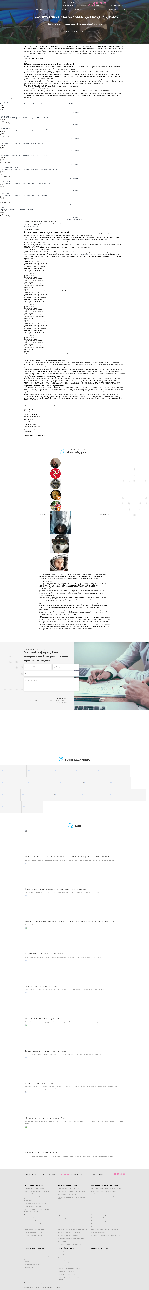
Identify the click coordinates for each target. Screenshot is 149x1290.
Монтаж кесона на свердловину (101, 1221)
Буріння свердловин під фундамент (68, 1235)
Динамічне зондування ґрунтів (67, 1274)
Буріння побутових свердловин (67, 1226)
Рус (123, 9)
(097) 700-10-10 (81, 5)
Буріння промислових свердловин (68, 1221)
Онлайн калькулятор (116, 5)
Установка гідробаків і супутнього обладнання (105, 1229)
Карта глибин (62, 1241)
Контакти (112, 9)
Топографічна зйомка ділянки (100, 1254)
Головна (27, 9)
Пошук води (61, 1254)
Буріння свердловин (65, 1215)
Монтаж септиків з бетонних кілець (34, 1218)
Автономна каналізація (32, 1215)
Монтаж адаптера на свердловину (102, 1223)
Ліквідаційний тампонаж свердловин (69, 1188)
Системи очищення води (33, 1283)
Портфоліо (65, 9)
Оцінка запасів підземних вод (67, 1194)
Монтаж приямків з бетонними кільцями (103, 1218)
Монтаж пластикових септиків (33, 1226)
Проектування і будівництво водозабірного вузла (106, 1235)
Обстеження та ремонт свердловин (104, 1185)
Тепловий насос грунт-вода (32, 1251)
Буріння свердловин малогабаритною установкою (73, 1229)
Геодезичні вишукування (100, 1248)
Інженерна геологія (63, 1262)
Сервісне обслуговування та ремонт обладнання (106, 1188)
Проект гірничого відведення (32, 1206)
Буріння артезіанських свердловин (68, 1223)
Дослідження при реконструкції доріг (69, 1268)
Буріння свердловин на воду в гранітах (69, 1244)
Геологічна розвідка (63, 1260)
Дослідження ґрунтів (64, 1257)
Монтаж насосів (96, 1226)
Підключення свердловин (98, 1232)
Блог (102, 9)
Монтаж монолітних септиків (32, 1223)
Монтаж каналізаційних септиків (34, 1221)
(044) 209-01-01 (68, 5)
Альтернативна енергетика (34, 1248)
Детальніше (74, 112)
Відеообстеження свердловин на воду (102, 1196)
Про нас (39, 9)
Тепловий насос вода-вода (32, 1254)
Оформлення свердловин (33, 1185)
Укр (120, 9)
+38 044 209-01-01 (61, 700)
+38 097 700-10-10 (61, 702)
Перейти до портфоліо (74, 219)
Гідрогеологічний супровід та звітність (35, 1203)
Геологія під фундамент (65, 1265)
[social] (89, 5)
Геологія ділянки (62, 1251)
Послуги (51, 9)
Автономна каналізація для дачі (33, 1232)
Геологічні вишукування (66, 1248)
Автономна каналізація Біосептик (34, 1235)
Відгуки (92, 9)
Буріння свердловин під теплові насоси (69, 1232)
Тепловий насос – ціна (31, 1267)
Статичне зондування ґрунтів (66, 1271)
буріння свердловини (82, 254)
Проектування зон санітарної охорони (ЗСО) (71, 1191)
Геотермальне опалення (31, 1264)
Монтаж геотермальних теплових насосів (36, 1257)
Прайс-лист (79, 9)
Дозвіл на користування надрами (34, 1188)
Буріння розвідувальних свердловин (68, 1218)
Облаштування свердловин (101, 1215)
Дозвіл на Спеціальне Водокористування (36, 1196)
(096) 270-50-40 (101, 5)
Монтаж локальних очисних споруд (35, 1229)
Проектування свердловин (67, 1185)
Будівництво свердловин (65, 1201)
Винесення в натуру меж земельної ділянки (104, 1251)
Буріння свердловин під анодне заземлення (71, 1238)
